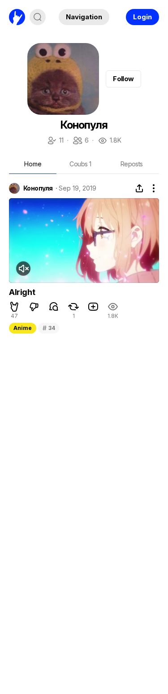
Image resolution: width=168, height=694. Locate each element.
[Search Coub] (38, 17)
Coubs (80, 164)
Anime (22, 328)
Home (33, 164)
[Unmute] (23, 268)
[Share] (139, 188)
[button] (14, 306)
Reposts (132, 164)
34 (49, 328)
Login (142, 17)
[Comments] (53, 306)
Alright (22, 292)
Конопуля (38, 188)
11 (55, 141)
